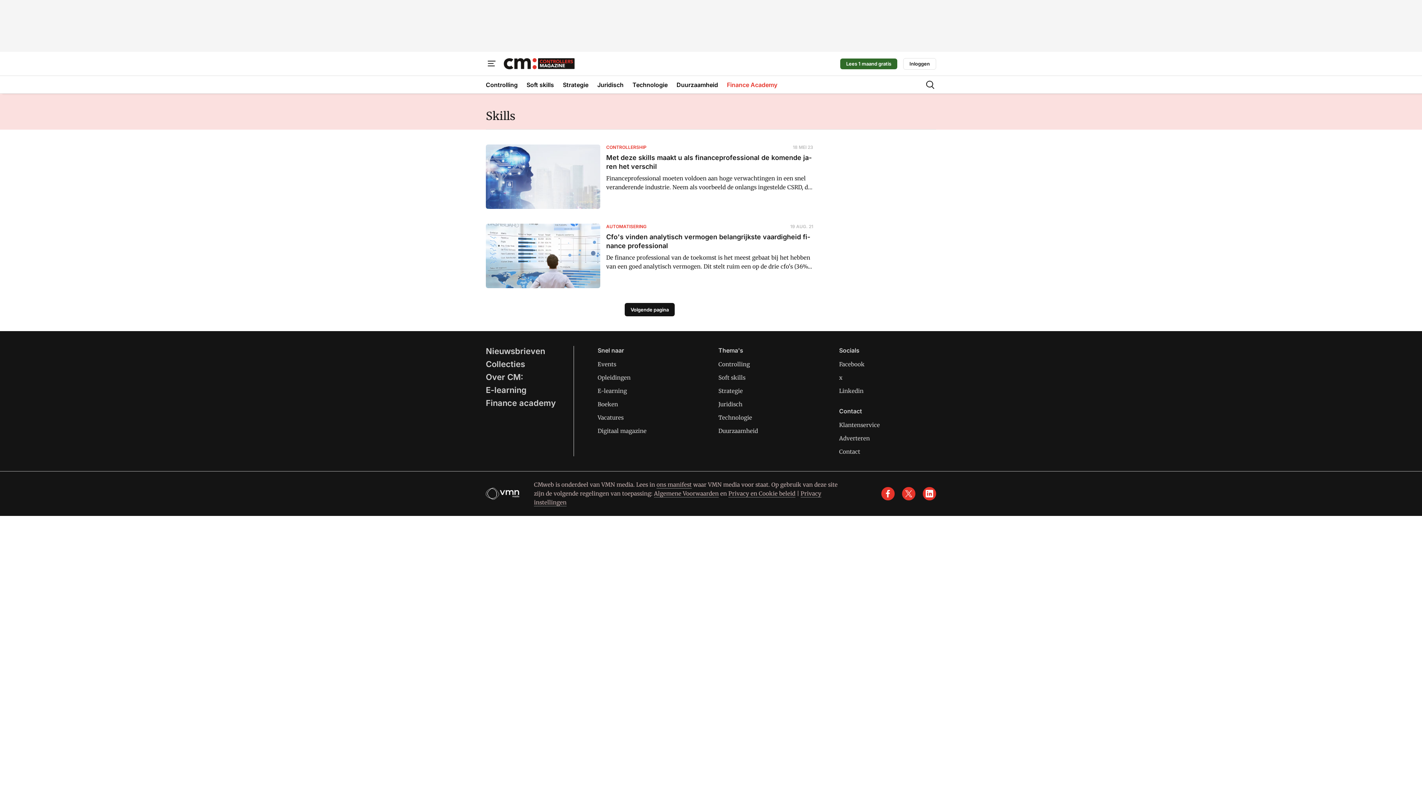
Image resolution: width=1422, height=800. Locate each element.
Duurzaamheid (738, 430)
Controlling (734, 364)
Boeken (608, 404)
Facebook (852, 364)
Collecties (505, 364)
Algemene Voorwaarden (686, 493)
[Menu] (492, 63)
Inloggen (919, 64)
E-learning (506, 390)
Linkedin (851, 390)
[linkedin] (929, 493)
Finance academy (521, 403)
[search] (930, 84)
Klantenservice (859, 425)
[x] (908, 493)
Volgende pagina (650, 310)
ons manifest (674, 484)
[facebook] (888, 493)
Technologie (735, 417)
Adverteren (854, 438)
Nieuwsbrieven (515, 351)
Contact (849, 451)
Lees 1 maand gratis (868, 64)
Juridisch (730, 404)
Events (607, 364)
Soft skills (731, 377)
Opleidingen (614, 377)
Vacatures (611, 417)
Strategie (730, 390)
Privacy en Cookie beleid (761, 493)
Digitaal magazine (622, 430)
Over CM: (504, 377)
